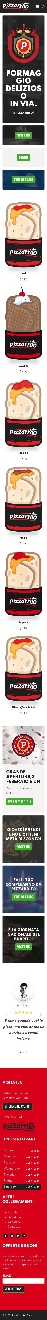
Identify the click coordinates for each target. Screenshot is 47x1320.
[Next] (40, 1015)
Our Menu (14, 1217)
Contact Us (15, 1226)
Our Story (14, 1222)
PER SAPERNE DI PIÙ (19, 802)
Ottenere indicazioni (17, 1106)
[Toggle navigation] (37, 6)
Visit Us (12, 1212)
